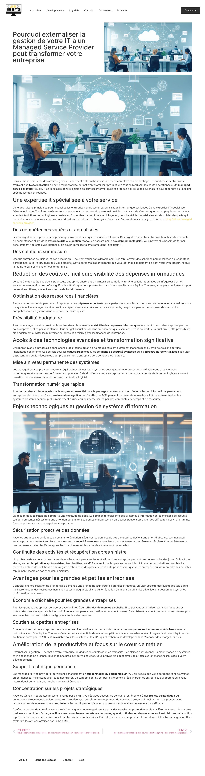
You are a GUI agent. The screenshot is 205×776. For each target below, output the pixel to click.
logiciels (74, 10)
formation (122, 10)
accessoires (105, 10)
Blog (81, 759)
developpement (55, 10)
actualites (35, 10)
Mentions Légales (45, 759)
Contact (68, 759)
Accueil (23, 759)
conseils (89, 10)
